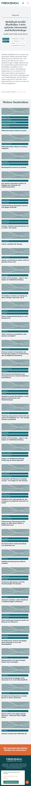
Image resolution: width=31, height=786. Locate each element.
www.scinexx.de (20, 43)
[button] (23, 3)
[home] (10, 3)
